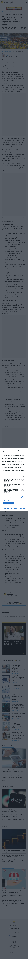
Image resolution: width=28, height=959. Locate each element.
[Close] (25, 451)
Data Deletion (6, 508)
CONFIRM (8, 503)
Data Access (14, 508)
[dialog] (14, 479)
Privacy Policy (22, 508)
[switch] (22, 480)
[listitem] (14, 476)
